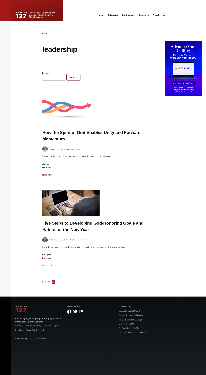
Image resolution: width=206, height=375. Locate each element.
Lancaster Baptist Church (129, 311)
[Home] (39, 309)
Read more (47, 175)
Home (44, 33)
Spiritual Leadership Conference (133, 332)
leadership (46, 167)
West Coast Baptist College (130, 320)
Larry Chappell (57, 149)
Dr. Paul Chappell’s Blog (129, 328)
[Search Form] (164, 15)
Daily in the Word (126, 324)
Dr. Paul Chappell (58, 240)
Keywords (46, 73)
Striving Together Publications (131, 315)
